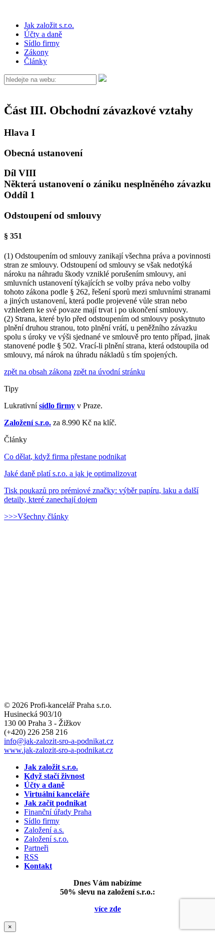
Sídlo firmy (42, 43)
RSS (31, 857)
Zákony (36, 52)
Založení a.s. (44, 830)
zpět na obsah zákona (38, 371)
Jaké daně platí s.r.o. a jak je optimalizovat (70, 473)
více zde (107, 909)
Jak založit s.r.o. (49, 25)
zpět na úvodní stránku (109, 371)
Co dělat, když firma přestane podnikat (65, 456)
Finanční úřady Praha (58, 812)
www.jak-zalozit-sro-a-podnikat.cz (58, 750)
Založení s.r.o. (27, 422)
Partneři (36, 848)
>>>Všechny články (36, 516)
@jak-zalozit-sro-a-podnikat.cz (59, 741)
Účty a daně (43, 34)
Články (35, 61)
